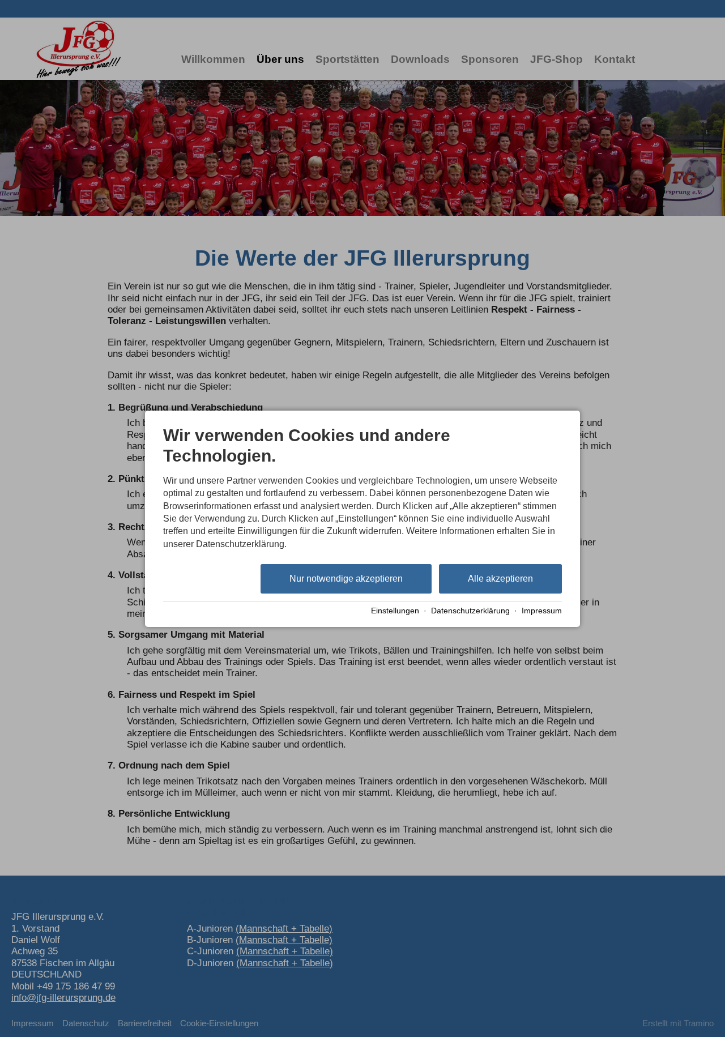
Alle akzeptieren (500, 578)
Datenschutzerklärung (470, 611)
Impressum (542, 611)
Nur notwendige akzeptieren (346, 578)
